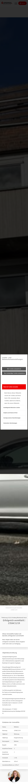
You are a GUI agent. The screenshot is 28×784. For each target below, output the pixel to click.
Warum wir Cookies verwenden (10, 386)
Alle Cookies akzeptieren (14, 368)
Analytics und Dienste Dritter (10, 412)
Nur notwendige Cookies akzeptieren (14, 373)
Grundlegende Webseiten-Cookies (11, 407)
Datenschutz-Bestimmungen (10, 423)
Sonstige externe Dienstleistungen (11, 417)
